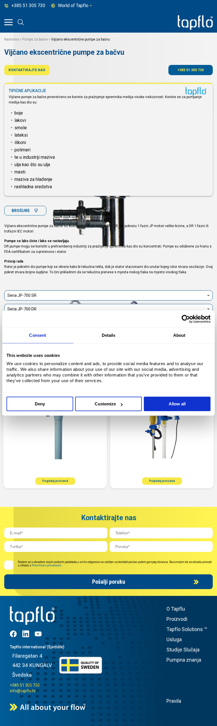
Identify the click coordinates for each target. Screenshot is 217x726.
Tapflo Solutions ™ (186, 629)
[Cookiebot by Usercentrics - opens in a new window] (186, 319)
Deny (40, 403)
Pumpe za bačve (35, 39)
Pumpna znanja (183, 660)
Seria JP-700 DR (21, 309)
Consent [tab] (37, 335)
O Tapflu (175, 609)
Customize (105, 403)
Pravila (173, 701)
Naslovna (11, 39)
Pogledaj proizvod (55, 480)
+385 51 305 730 (190, 70)
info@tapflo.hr (23, 691)
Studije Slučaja (182, 650)
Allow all (177, 403)
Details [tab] (109, 335)
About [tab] (179, 335)
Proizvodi (176, 619)
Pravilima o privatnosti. (47, 565)
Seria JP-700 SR (21, 295)
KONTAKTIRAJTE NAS (26, 70)
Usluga (174, 639)
